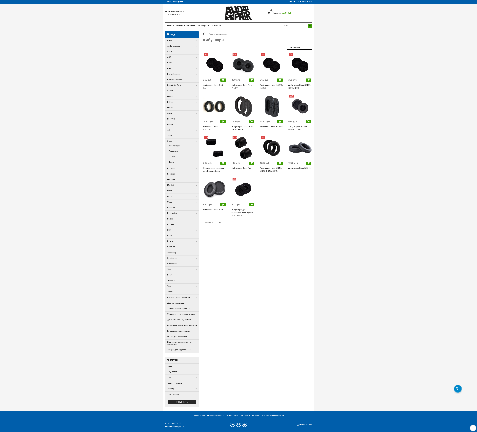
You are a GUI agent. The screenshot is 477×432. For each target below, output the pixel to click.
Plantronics (172, 213)
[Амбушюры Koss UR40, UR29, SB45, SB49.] (271, 148)
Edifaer (170, 102)
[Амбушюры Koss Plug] (243, 148)
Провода (172, 156)
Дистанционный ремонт (273, 415)
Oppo (169, 202)
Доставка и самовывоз (250, 415)
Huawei (170, 124)
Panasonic (171, 207)
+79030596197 (174, 14)
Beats (169, 62)
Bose (169, 68)
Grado (169, 113)
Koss (211, 34)
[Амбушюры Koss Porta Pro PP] (243, 65)
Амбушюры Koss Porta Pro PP (242, 87)
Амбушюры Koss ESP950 (271, 126)
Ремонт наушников (186, 25)
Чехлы (171, 162)
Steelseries (172, 263)
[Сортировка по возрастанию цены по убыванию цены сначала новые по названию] (299, 47)
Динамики (173, 151)
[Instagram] (238, 424)
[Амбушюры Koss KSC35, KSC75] (271, 65)
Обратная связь (230, 415)
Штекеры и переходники (178, 331)
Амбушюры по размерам (178, 297)
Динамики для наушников (179, 319)
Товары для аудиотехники (179, 349)
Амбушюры (174, 145)
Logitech (171, 174)
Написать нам (199, 415)
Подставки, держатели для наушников (179, 343)
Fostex (170, 107)
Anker (169, 51)
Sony (169, 275)
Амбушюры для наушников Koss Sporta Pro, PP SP (242, 212)
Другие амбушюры (175, 303)
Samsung (171, 246)
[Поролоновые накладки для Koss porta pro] (215, 148)
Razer (169, 235)
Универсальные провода (178, 308)
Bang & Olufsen (174, 85)
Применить (182, 402)
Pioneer (170, 224)
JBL (168, 130)
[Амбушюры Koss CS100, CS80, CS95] (300, 65)
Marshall (170, 185)
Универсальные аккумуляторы (181, 314)
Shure (169, 269)
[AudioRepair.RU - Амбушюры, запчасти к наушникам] (238, 12)
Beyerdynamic (173, 74)
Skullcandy (171, 252)
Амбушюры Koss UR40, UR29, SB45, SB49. (271, 170)
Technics (171, 280)
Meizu (169, 190)
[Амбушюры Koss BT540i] (300, 148)
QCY (169, 230)
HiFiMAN (171, 119)
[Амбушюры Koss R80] (215, 189)
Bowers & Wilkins (174, 79)
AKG (169, 57)
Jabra (169, 135)
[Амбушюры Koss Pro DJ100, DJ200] (300, 106)
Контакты (217, 25)
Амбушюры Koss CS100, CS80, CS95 (299, 87)
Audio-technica (173, 46)
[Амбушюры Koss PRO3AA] (215, 106)
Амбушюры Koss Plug (241, 168)
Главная (170, 25)
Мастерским (204, 25)
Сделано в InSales (304, 425)
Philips (170, 218)
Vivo (169, 286)
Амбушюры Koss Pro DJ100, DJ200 (297, 128)
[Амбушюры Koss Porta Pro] (215, 65)
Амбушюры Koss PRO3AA (211, 128)
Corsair (170, 90)
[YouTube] (244, 424)
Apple (169, 40)
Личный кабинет (214, 415)
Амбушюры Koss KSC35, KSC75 (271, 87)
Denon (170, 96)
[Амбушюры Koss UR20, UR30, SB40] (243, 106)
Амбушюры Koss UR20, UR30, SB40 (242, 128)
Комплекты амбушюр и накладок (182, 325)
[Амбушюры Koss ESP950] (271, 106)
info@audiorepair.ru (175, 11)
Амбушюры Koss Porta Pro (213, 87)
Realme (170, 241)
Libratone (171, 179)
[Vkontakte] (232, 424)
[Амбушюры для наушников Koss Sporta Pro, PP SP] (243, 189)
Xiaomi (170, 291)
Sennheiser (172, 258)
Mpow (169, 196)
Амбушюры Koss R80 (213, 209)
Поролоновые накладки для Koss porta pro (213, 170)
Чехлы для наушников (177, 336)
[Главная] (204, 34)
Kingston (171, 168)
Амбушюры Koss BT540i (299, 168)
